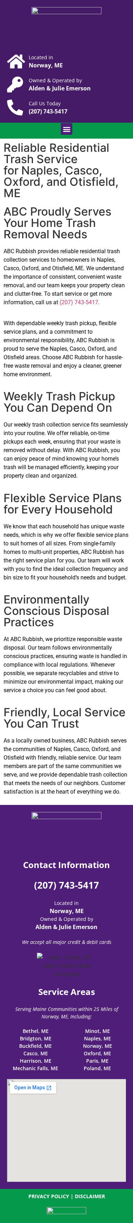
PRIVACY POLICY (48, 1196)
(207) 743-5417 (79, 302)
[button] (66, 129)
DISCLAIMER (90, 1196)
